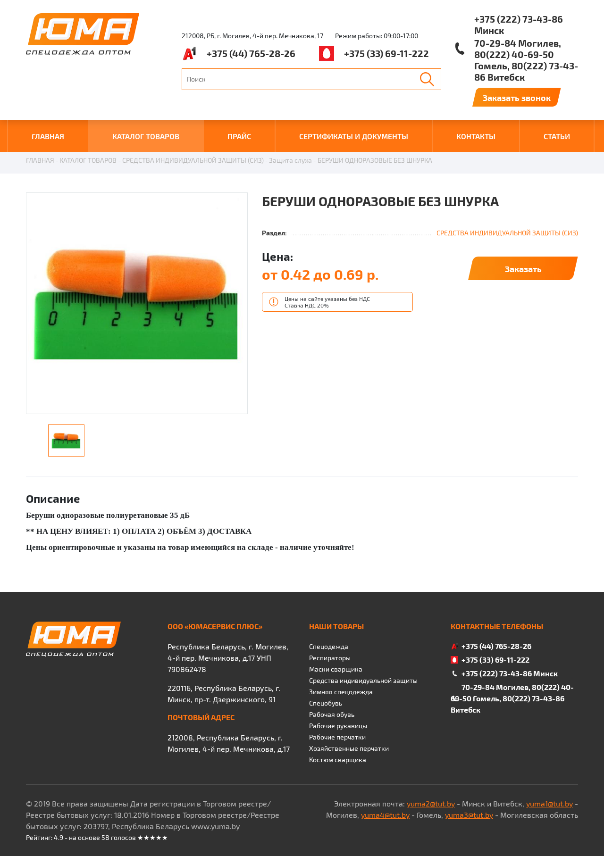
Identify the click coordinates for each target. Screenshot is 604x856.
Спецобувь (325, 703)
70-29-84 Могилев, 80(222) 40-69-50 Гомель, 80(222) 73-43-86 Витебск (526, 60)
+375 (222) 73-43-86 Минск (518, 24)
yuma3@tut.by (469, 814)
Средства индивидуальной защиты (363, 680)
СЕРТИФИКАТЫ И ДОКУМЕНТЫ (353, 136)
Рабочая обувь (331, 714)
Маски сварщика (335, 669)
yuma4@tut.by (385, 814)
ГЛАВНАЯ (48, 136)
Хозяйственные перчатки (349, 748)
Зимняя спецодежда (341, 692)
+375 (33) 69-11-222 (386, 53)
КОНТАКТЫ (475, 136)
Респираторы (330, 658)
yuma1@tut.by (549, 803)
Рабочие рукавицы (338, 726)
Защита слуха (290, 160)
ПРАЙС (239, 136)
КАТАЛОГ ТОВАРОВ (145, 136)
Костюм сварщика (337, 760)
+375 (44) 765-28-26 (251, 53)
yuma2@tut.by (431, 803)
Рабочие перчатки (337, 737)
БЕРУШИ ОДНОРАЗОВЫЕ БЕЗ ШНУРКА (375, 160)
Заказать (523, 269)
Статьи (557, 136)
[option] (136, 304)
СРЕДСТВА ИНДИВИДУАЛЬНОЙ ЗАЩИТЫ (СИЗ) (193, 160)
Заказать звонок (517, 97)
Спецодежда (328, 646)
